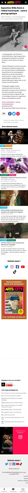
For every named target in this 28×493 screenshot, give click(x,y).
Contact (26, 476)
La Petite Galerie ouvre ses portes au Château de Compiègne (12, 243)
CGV (27, 483)
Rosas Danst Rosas (6, 148)
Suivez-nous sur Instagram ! (20, 431)
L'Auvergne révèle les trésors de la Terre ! (14, 177)
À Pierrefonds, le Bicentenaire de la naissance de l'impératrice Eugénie (12, 211)
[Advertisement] (14, 339)
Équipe (26, 478)
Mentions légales (23, 480)
